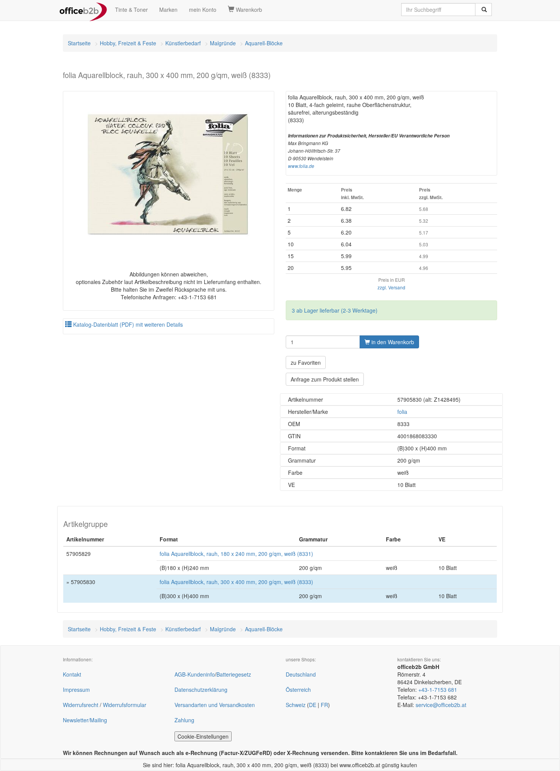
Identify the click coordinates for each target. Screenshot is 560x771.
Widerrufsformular (124, 705)
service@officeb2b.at (441, 705)
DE (312, 705)
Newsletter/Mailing (85, 720)
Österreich (298, 689)
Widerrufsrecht (80, 705)
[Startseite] (83, 9)
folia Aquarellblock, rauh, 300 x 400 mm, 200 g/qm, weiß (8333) (236, 582)
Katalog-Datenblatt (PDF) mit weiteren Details (127, 324)
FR (324, 705)
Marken (168, 9)
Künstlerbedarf (183, 43)
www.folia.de (301, 166)
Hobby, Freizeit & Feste (128, 43)
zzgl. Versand (391, 287)
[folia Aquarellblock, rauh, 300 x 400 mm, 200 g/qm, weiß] (168, 174)
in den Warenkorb (392, 342)
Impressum (76, 689)
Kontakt (72, 674)
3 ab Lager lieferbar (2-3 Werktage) (335, 310)
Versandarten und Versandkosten (214, 705)
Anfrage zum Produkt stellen (325, 379)
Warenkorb (248, 9)
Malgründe (223, 43)
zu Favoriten (306, 362)
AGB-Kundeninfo (194, 674)
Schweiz (296, 705)
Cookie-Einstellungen (203, 736)
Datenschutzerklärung (200, 689)
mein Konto (202, 9)
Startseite (79, 43)
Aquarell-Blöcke (264, 43)
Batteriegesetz (233, 674)
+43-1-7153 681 (437, 689)
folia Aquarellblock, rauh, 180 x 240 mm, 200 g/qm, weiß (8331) (236, 553)
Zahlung (184, 720)
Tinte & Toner (131, 9)
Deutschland (301, 674)
